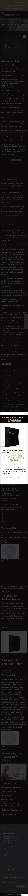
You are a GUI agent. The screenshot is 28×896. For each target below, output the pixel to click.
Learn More (9, 477)
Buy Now (20, 477)
